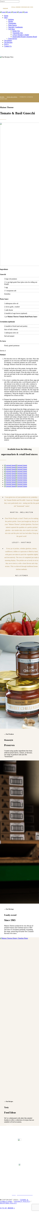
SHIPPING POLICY (8, 1203)
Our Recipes (12, 97)
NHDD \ (11, 1208)
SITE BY (4, 1208)
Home (2, 97)
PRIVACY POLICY (22, 1201)
